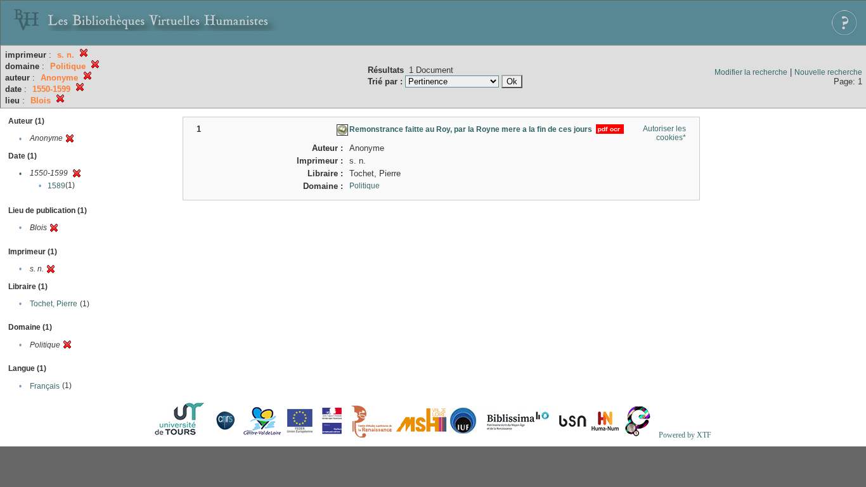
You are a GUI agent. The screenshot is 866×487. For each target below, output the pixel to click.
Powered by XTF (685, 435)
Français (45, 386)
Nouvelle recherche (828, 72)
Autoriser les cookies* (664, 133)
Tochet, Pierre (53, 303)
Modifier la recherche (750, 72)
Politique (364, 185)
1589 (56, 185)
